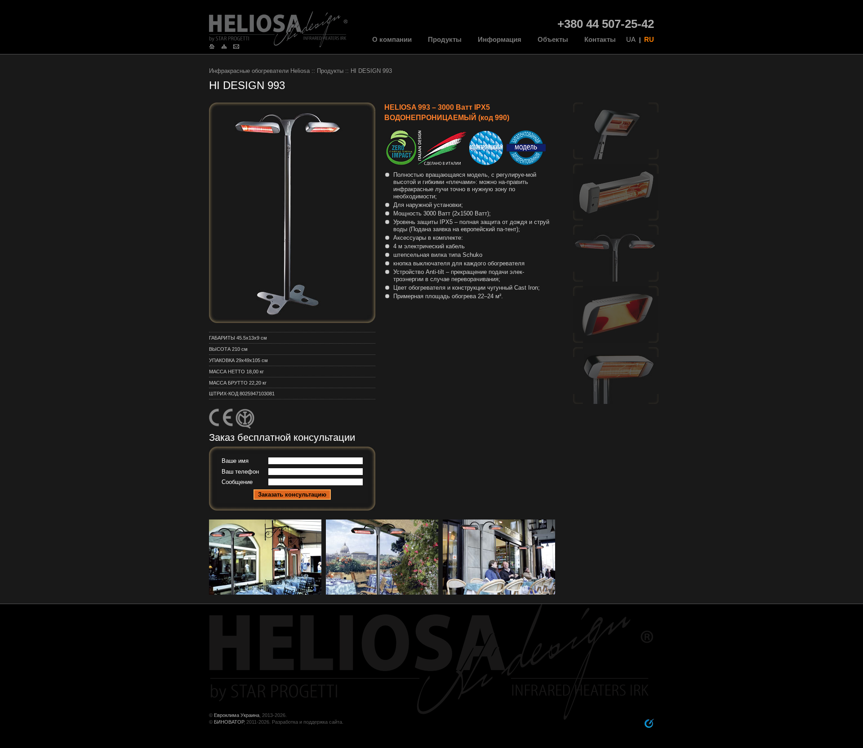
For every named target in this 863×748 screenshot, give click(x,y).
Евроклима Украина (236, 715)
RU (649, 39)
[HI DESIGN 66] (615, 339)
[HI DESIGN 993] (615, 278)
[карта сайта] (226, 45)
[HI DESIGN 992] (615, 400)
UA (631, 39)
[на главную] (214, 45)
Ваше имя (235, 461)
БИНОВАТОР (229, 722)
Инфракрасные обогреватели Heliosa (259, 70)
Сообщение (237, 482)
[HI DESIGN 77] (615, 217)
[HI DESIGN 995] (615, 155)
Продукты (330, 70)
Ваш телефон (240, 472)
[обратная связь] (238, 45)
